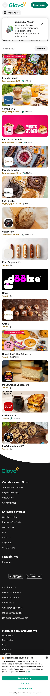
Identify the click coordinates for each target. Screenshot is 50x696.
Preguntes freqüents (11, 522)
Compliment (8, 602)
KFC (4, 644)
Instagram (7, 562)
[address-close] (42, 23)
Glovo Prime (8, 527)
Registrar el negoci (10, 492)
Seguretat (7, 542)
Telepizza (6, 653)
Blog (4, 532)
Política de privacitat (12, 592)
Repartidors (7, 497)
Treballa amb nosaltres (12, 487)
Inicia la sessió (8, 547)
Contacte (6, 537)
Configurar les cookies (12, 607)
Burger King (7, 640)
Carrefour (6, 649)
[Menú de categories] (5, 5)
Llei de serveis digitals (12, 613)
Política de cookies (10, 597)
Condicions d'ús (9, 587)
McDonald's (7, 635)
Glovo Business (9, 503)
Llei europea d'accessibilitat (15, 618)
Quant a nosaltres (10, 517)
